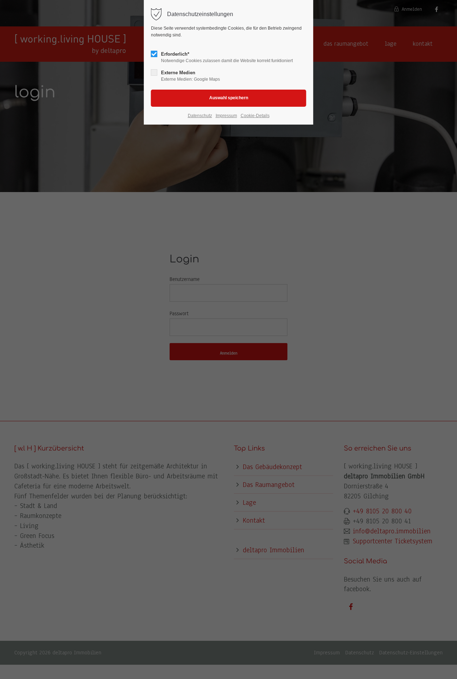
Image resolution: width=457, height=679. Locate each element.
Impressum (226, 115)
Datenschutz (200, 115)
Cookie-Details (255, 115)
